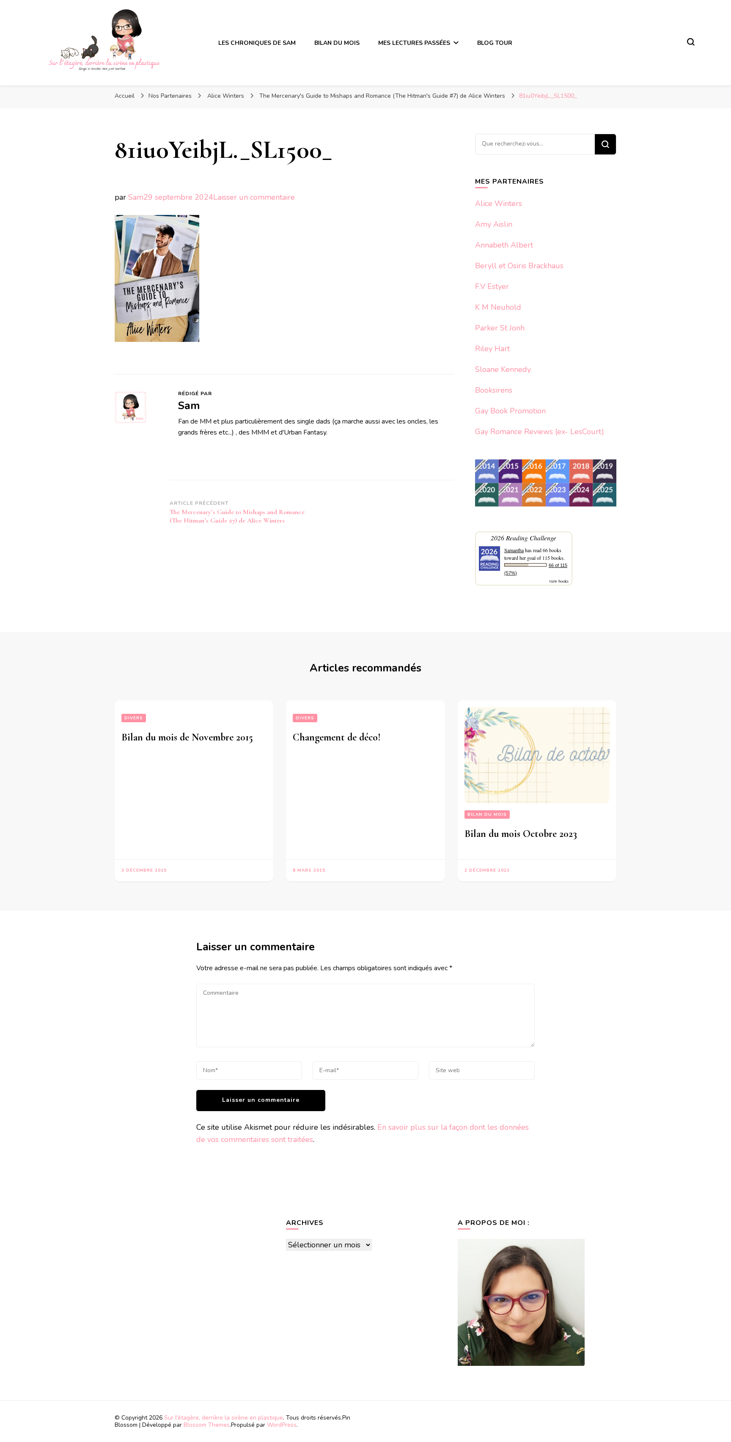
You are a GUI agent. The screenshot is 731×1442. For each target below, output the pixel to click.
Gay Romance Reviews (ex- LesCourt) (539, 432)
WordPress (282, 1425)
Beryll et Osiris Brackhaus (519, 266)
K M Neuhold (498, 307)
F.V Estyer (492, 286)
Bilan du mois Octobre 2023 (520, 834)
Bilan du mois (487, 814)
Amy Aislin (493, 224)
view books (559, 581)
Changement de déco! (337, 737)
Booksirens (493, 390)
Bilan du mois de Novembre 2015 (187, 737)
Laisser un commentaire (254, 197)
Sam (135, 197)
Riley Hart (492, 349)
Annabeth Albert (504, 245)
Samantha (514, 550)
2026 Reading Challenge (523, 537)
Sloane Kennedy (503, 369)
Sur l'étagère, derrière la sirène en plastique (223, 1418)
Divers (133, 718)
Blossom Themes (207, 1425)
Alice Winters (498, 203)
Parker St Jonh (500, 328)
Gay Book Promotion (510, 411)
